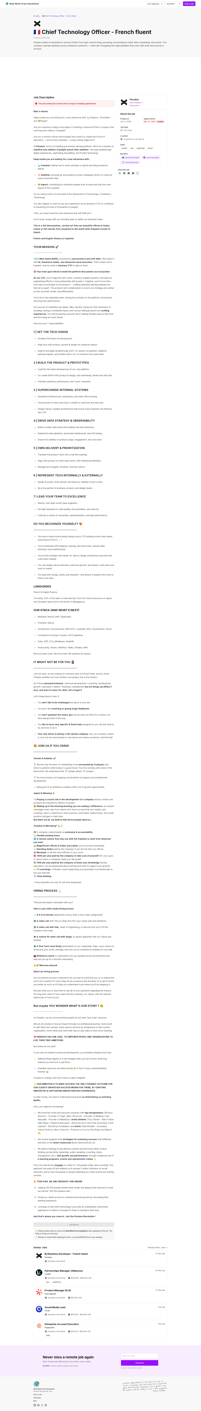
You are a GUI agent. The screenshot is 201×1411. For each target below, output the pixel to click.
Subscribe (140, 1363)
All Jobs (37, 16)
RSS (35, 1401)
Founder (58, 1165)
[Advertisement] (100, 74)
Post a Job (189, 4)
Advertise (37, 1398)
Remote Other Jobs (156, 1247)
